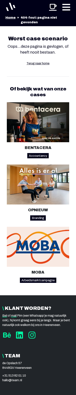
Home (10, 17)
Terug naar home (38, 63)
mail (14, 315)
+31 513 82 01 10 (14, 375)
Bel (4, 315)
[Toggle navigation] (66, 7)
